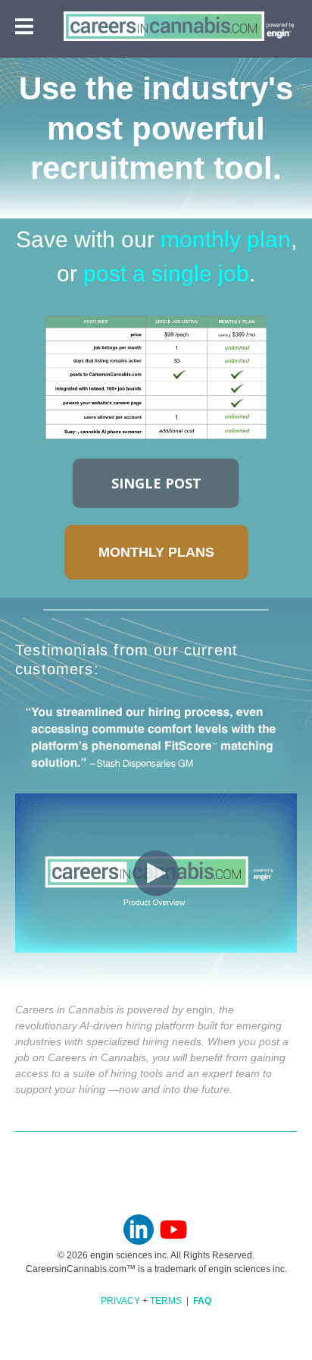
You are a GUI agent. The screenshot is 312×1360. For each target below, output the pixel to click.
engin (199, 1010)
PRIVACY (120, 1301)
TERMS (166, 1301)
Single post (156, 483)
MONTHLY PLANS (156, 552)
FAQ (202, 1301)
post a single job (166, 273)
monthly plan (226, 239)
